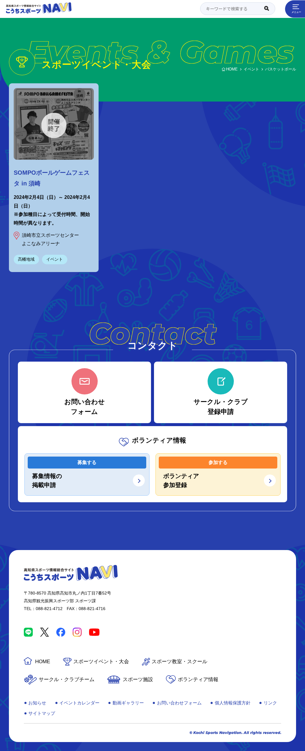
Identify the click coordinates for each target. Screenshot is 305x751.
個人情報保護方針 (232, 702)
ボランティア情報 (198, 679)
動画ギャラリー (128, 702)
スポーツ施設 (138, 679)
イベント (54, 259)
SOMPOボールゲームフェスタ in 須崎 (52, 178)
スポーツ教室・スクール (179, 661)
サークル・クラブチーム (66, 679)
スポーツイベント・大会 (101, 661)
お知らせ (37, 702)
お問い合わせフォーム (179, 702)
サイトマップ (41, 713)
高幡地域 (26, 259)
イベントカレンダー (79, 702)
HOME (42, 661)
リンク (270, 702)
